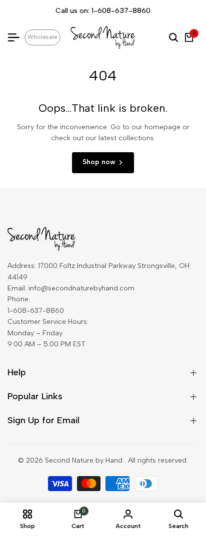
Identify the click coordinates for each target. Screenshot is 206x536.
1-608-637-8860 (121, 10)
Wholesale (43, 36)
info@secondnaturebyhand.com (81, 288)
